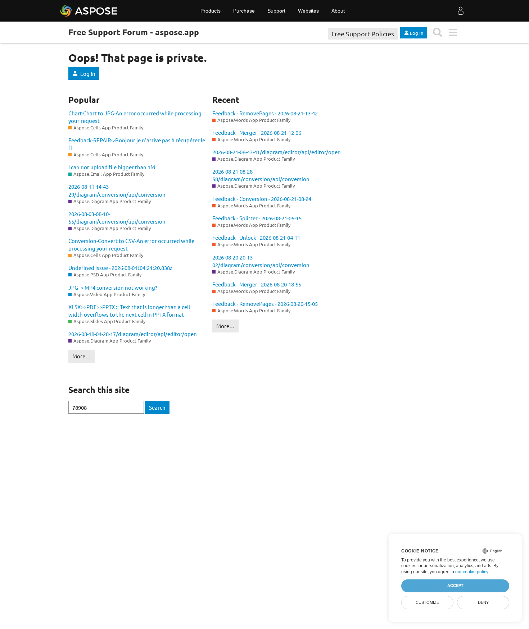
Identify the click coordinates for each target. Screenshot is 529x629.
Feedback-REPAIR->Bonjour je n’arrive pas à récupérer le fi (136, 144)
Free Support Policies (362, 33)
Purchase (244, 11)
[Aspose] (89, 11)
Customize (427, 602)
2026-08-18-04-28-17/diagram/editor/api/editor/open (132, 333)
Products (210, 11)
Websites (308, 11)
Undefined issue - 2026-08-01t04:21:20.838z (120, 267)
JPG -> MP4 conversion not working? (112, 287)
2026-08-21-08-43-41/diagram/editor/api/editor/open (276, 151)
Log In (87, 73)
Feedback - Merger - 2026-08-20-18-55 (256, 284)
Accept (455, 585)
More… (81, 356)
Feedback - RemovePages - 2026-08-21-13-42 (265, 113)
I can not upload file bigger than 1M (111, 167)
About (338, 11)
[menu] (453, 32)
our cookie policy (471, 571)
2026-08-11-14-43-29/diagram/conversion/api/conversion (117, 190)
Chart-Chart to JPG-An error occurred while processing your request (135, 117)
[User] (460, 11)
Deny (483, 602)
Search (157, 407)
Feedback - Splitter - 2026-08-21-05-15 (257, 218)
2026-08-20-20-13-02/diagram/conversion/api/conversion (260, 261)
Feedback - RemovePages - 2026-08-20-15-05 (265, 303)
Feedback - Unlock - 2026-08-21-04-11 (256, 237)
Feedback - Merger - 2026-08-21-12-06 (256, 132)
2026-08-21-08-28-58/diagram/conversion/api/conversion (260, 175)
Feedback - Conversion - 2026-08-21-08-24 (261, 198)
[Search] (438, 32)
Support (276, 11)
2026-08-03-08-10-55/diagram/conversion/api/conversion (117, 217)
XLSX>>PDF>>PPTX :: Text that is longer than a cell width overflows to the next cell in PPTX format (129, 310)
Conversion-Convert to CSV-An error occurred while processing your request (131, 244)
